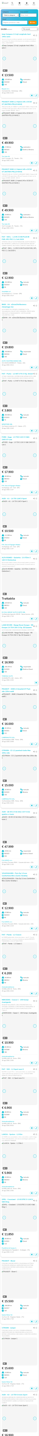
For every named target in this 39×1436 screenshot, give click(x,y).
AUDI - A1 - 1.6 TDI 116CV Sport (14, 498)
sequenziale (27, 352)
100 (5, 795)
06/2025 (6, 150)
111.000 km (8, 535)
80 (5, 918)
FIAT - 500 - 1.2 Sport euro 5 (13, 1069)
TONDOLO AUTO (7, 676)
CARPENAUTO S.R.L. (8, 738)
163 (5, 1311)
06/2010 (6, 1180)
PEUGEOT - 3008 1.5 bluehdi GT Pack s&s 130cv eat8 (16, 690)
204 (5, 856)
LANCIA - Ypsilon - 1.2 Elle (12, 1134)
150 (5, 672)
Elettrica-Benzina (28, 150)
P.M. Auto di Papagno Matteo (11, 486)
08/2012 (6, 980)
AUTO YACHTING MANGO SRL (12, 361)
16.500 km (8, 790)
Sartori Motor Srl (7, 1315)
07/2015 (6, 417)
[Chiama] (36, 95)
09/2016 (6, 354)
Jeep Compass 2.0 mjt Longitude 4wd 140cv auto (16, 35)
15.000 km (8, 1373)
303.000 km (8, 415)
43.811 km (8, 851)
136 (5, 152)
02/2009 (6, 1115)
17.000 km (8, 147)
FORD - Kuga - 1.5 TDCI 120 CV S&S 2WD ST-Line (15, 438)
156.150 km (8, 667)
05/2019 (6, 915)
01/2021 (6, 1241)
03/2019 (6, 285)
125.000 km (8, 79)
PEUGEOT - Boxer (8, 1261)
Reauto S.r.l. (6, 89)
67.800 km (8, 912)
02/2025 (6, 217)
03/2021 (6, 731)
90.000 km (8, 476)
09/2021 (6, 1375)
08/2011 (6, 605)
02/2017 (6, 1308)
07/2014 (6, 538)
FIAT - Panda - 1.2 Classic (11, 935)
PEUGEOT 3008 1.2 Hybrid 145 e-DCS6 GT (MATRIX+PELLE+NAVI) (17, 103)
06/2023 (6, 854)
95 (5, 287)
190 (5, 357)
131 (5, 733)
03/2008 (6, 1050)
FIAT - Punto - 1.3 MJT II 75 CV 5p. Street (17, 374)
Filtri (33, 22)
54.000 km (8, 978)
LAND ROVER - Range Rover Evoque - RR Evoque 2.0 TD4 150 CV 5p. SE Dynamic (17, 626)
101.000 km (8, 282)
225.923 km (8, 603)
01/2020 (6, 669)
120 (5, 481)
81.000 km (8, 1047)
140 (5, 85)
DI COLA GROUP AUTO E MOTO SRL (13, 612)
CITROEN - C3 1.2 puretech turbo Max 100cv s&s (16, 751)
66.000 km (8, 1112)
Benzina (25, 285)
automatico (26, 79)
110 (5, 1244)
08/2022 (6, 479)
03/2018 (6, 82)
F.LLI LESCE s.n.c (7, 860)
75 (5, 420)
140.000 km (8, 352)
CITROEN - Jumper (9, 1328)
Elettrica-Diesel (28, 669)
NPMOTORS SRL (7, 424)
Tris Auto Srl (6, 156)
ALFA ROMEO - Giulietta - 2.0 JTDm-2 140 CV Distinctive (16, 558)
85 (5, 540)
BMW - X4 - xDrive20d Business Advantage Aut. (14, 305)
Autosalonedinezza (8, 987)
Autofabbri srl (6, 292)
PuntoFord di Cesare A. (9, 1248)
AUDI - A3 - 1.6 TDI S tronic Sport (14, 1395)
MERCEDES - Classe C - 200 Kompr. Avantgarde (15, 1001)
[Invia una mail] (32, 95)
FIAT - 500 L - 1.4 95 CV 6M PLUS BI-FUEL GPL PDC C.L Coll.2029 (16, 238)
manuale (26, 282)
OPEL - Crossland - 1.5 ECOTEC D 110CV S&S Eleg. (17, 1200)
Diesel (25, 82)
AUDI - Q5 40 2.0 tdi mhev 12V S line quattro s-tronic (16, 813)
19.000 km (8, 215)
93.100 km (8, 728)
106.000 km (8, 1306)
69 (5, 983)
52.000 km (8, 1177)
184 (5, 1052)
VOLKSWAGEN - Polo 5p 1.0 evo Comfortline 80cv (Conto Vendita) (15, 874)
